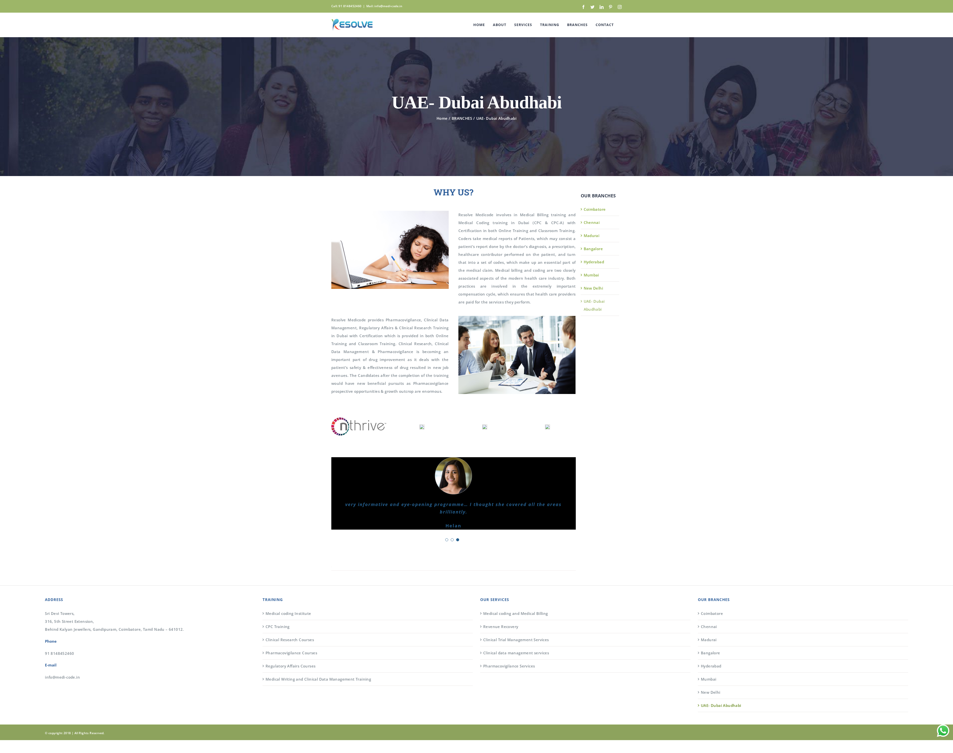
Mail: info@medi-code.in (384, 6)
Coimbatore (595, 209)
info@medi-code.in (62, 664)
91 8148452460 (59, 639)
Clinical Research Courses (290, 626)
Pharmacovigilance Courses (291, 639)
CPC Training (278, 613)
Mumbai (591, 274)
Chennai (592, 222)
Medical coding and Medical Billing (515, 600)
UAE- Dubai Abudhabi (721, 692)
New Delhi (593, 288)
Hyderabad (594, 261)
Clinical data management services (516, 639)
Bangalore (593, 248)
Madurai (592, 235)
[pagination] (446, 526)
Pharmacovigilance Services (509, 652)
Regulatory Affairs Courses (290, 652)
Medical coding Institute (288, 600)
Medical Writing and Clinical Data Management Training (318, 665)
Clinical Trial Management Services (516, 626)
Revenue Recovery (500, 613)
